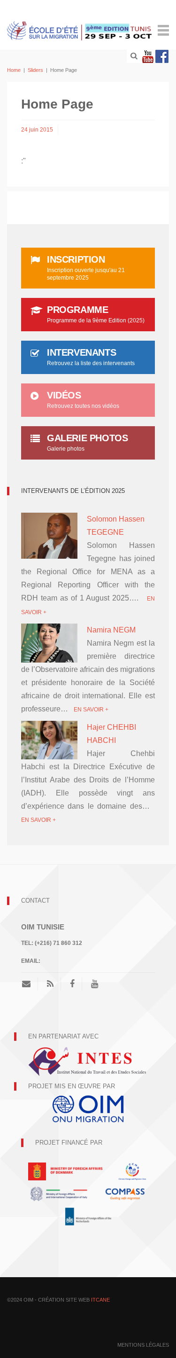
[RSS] (50, 984)
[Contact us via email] (30, 984)
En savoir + (91, 709)
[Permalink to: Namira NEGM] (49, 643)
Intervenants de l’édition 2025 (73, 490)
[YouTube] (94, 984)
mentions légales (143, 1345)
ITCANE (100, 1300)
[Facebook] (162, 56)
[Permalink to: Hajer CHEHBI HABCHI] (49, 739)
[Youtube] (148, 56)
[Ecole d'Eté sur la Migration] (80, 30)
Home (14, 70)
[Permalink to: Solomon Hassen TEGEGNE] (49, 535)
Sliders (35, 70)
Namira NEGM (111, 630)
